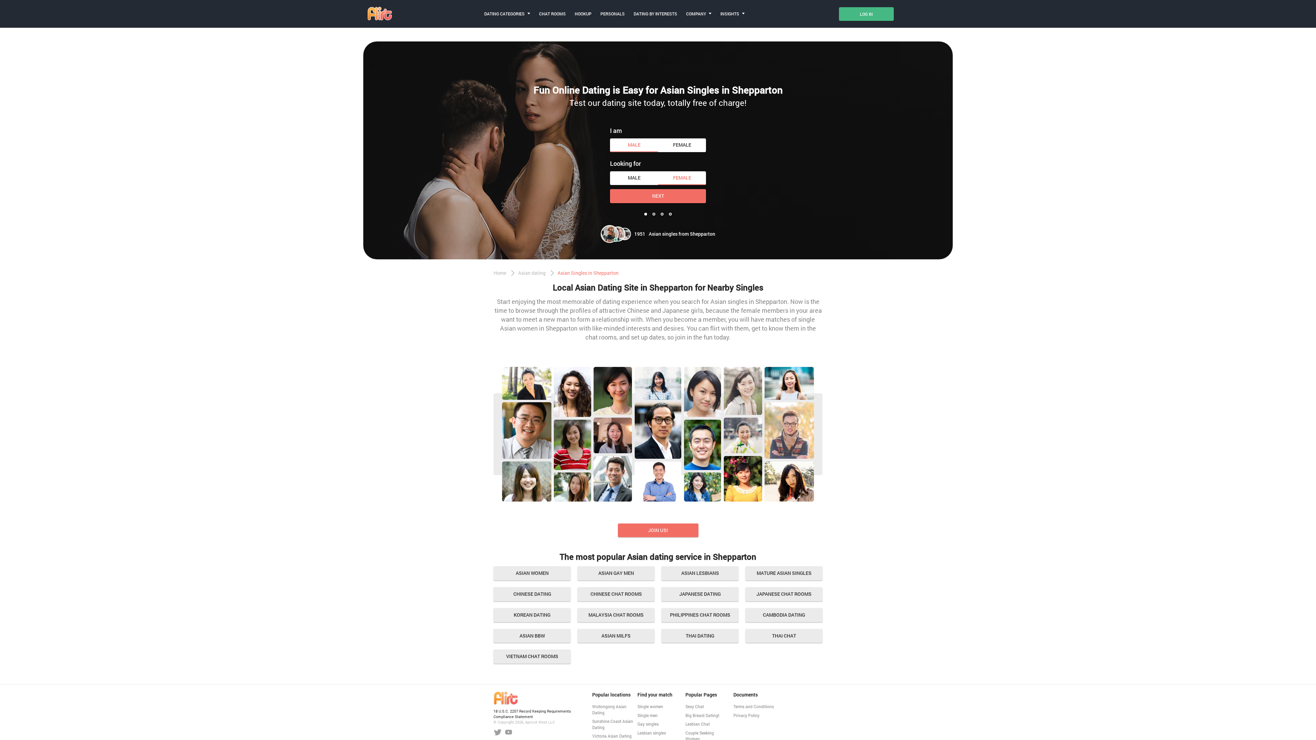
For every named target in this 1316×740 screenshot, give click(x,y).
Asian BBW (532, 635)
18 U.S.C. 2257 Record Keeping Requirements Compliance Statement (532, 713)
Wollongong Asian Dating (609, 709)
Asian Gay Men (616, 573)
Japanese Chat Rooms (784, 594)
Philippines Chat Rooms (700, 615)
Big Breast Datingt (702, 715)
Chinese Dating (532, 594)
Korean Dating (532, 615)
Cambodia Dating (784, 615)
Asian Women (532, 573)
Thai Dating (700, 635)
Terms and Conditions (753, 706)
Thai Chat (784, 635)
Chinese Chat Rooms (616, 594)
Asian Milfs (616, 635)
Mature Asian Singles (784, 573)
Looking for (625, 163)
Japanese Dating (700, 594)
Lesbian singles (651, 733)
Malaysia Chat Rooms (616, 615)
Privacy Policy (746, 715)
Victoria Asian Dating (612, 736)
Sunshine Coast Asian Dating (612, 724)
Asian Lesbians (700, 573)
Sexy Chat (694, 706)
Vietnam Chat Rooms (532, 656)
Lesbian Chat (697, 724)
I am (616, 130)
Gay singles (648, 724)
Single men (647, 715)
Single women (650, 706)
